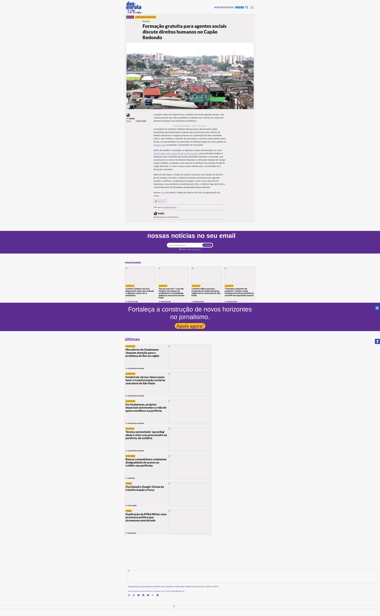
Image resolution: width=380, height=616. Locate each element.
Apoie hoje (239, 7)
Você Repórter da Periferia (136, 368)
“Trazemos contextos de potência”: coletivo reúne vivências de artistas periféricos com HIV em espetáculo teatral (239, 292)
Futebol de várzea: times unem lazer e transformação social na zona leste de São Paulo (145, 380)
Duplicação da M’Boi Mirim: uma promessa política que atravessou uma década (145, 517)
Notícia (130, 17)
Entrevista (130, 286)
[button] (377, 341)
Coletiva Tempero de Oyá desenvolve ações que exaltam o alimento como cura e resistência (139, 292)
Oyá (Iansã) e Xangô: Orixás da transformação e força (144, 488)
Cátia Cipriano (132, 505)
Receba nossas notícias (224, 7)
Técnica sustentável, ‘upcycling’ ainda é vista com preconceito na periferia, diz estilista (146, 435)
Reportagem (130, 346)
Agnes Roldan (132, 533)
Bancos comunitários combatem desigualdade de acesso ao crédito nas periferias (146, 462)
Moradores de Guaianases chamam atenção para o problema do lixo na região (142, 352)
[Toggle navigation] (252, 7)
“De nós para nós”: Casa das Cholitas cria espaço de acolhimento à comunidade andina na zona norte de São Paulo (171, 293)
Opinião (129, 483)
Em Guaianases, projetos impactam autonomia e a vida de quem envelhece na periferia (145, 407)
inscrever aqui (159, 145)
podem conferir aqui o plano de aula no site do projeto (176, 153)
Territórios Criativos (145, 17)
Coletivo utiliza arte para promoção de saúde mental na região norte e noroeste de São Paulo (206, 292)
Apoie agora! (190, 326)
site (163, 192)
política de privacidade (194, 249)
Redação (132, 118)
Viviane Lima (131, 478)
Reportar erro (161, 201)
